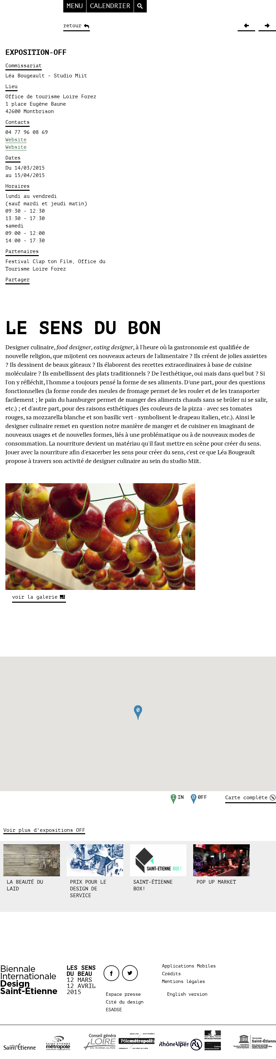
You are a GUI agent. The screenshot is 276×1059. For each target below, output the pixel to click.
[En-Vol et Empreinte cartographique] (246, 26)
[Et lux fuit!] (267, 26)
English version (187, 994)
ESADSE (114, 1010)
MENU (75, 6)
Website (16, 140)
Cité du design (124, 1002)
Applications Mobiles (189, 966)
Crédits (171, 974)
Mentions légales (183, 981)
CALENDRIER (110, 6)
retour (72, 26)
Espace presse (123, 994)
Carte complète (246, 798)
